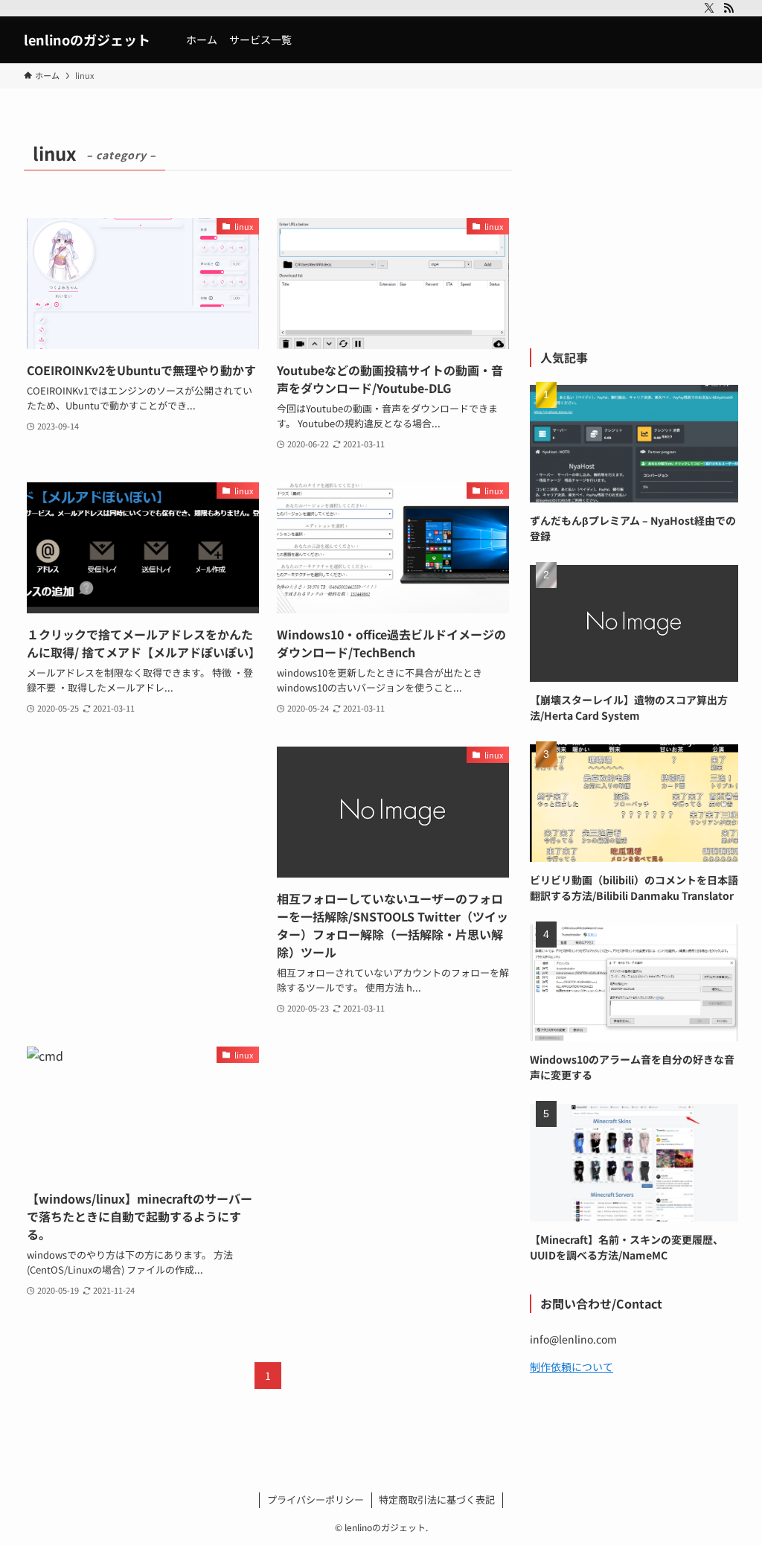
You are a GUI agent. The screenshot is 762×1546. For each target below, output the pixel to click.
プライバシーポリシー (315, 1499)
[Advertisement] (143, 840)
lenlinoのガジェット (87, 39)
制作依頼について (571, 1366)
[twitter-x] (709, 8)
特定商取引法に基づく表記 (437, 1499)
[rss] (728, 8)
